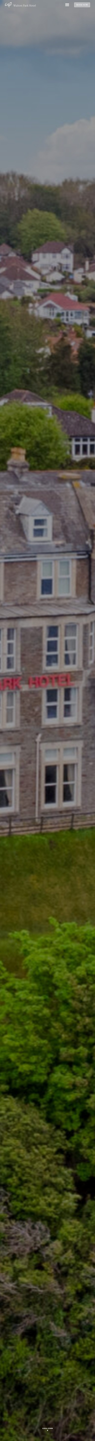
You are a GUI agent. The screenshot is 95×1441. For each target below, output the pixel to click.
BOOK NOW (82, 5)
